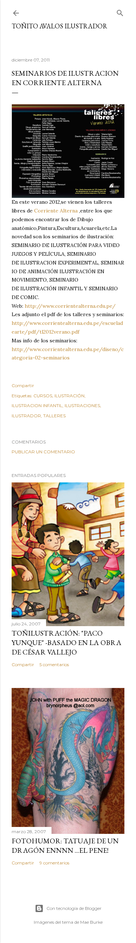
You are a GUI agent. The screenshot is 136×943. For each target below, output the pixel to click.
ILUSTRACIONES (82, 405)
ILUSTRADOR (26, 415)
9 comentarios (54, 863)
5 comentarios (54, 664)
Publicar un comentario (43, 451)
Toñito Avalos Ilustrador (59, 26)
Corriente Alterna (56, 210)
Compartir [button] (23, 385)
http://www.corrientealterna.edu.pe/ (70, 306)
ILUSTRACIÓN (69, 395)
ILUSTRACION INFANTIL (37, 405)
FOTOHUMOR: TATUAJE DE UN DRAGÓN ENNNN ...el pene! (65, 845)
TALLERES (54, 415)
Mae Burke (91, 922)
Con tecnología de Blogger (74, 908)
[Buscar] (120, 11)
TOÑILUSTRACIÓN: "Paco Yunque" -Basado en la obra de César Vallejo (66, 642)
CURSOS (42, 395)
